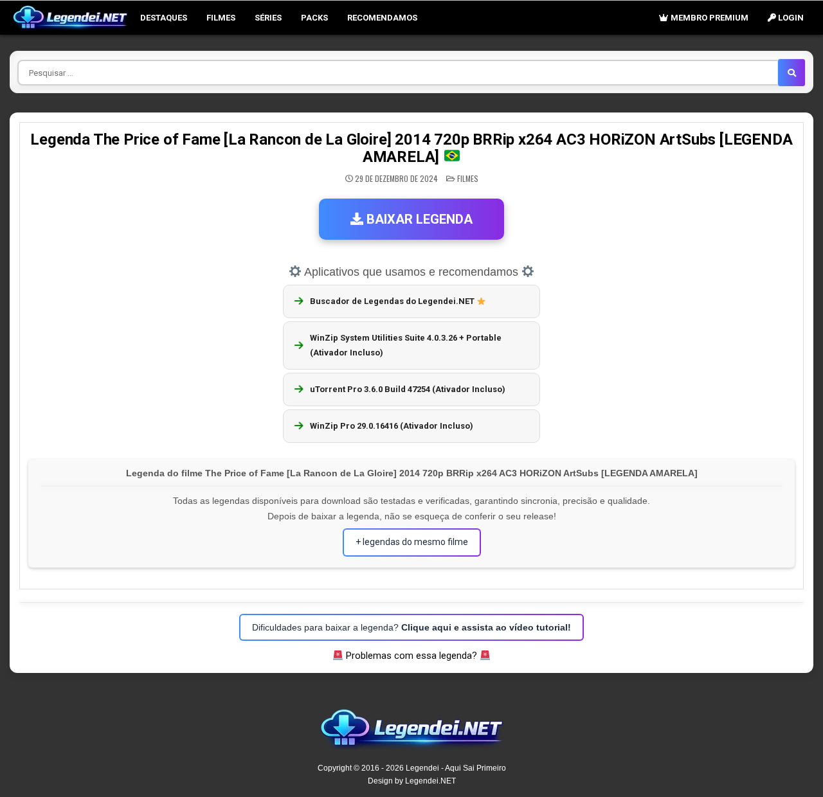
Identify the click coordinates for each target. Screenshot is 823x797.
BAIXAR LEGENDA (418, 219)
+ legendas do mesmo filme (412, 542)
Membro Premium (708, 17)
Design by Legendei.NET (412, 780)
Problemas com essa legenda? (411, 655)
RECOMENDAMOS (382, 17)
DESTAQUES (163, 17)
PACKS (314, 17)
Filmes (220, 17)
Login (790, 17)
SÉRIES (268, 17)
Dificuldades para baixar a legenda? (411, 627)
